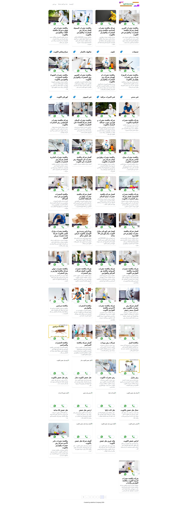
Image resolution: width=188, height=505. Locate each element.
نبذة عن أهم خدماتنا (62, 4)
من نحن (54, 4)
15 (83, 497)
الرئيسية (71, 4)
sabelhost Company (95, 502)
